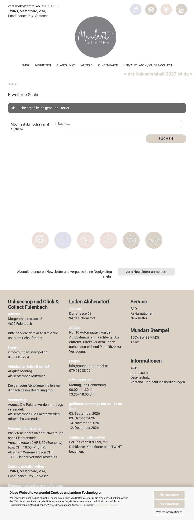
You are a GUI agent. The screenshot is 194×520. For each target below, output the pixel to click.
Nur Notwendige (169, 503)
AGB (134, 368)
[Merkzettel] (166, 6)
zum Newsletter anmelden (146, 272)
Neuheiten (43, 65)
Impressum (139, 373)
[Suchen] (135, 6)
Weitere (86, 65)
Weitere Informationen (169, 512)
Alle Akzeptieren (169, 494)
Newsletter (139, 318)
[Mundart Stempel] (97, 37)
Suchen (166, 138)
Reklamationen (142, 313)
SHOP (26, 65)
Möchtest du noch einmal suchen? (30, 126)
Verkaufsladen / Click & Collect (148, 65)
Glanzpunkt (66, 65)
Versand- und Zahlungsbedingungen (158, 382)
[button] (151, 6)
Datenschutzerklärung (106, 505)
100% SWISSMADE (145, 337)
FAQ (134, 309)
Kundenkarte (108, 65)
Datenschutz (140, 377)
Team (135, 342)
